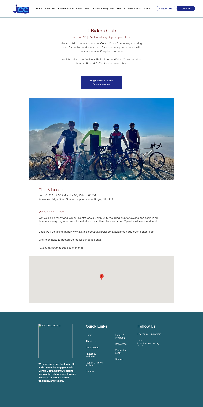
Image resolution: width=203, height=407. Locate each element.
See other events (101, 84)
